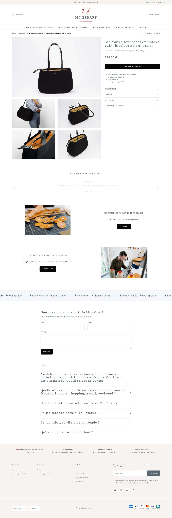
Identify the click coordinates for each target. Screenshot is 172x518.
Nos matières (79, 482)
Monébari (87, 508)
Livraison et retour (115, 106)
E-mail (90, 323)
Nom (42, 323)
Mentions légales (156, 508)
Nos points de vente (81, 478)
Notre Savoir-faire (80, 474)
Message (44, 332)
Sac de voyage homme (44, 474)
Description (110, 89)
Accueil (14, 33)
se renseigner (48, 269)
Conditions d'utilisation (133, 483)
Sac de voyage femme (19, 474)
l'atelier (143, 27)
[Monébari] (86, 14)
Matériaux (110, 100)
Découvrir (124, 226)
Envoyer (46, 351)
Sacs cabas (22, 33)
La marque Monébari (81, 470)
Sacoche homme (42, 470)
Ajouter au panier (133, 66)
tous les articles (124, 27)
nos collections (101, 27)
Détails (108, 94)
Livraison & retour (144, 508)
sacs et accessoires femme (39, 27)
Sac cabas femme (17, 470)
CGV (135, 508)
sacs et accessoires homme (73, 27)
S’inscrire (153, 473)
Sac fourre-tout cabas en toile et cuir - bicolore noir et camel (49, 33)
